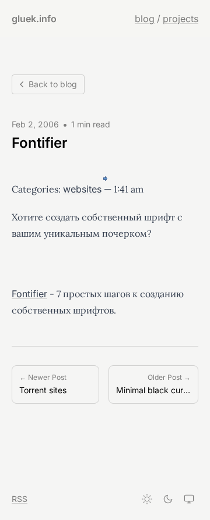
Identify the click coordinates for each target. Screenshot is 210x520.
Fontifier (29, 294)
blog (145, 18)
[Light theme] (147, 499)
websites (82, 189)
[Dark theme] (168, 499)
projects (180, 18)
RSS (19, 499)
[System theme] (189, 499)
